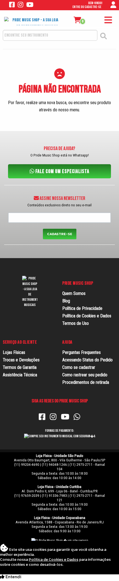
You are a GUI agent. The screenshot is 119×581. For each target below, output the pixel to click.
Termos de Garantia (20, 367)
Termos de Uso (75, 323)
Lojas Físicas (14, 352)
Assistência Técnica (20, 374)
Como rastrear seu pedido (84, 374)
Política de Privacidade (82, 308)
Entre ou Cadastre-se (87, 7)
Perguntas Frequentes (81, 352)
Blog (66, 301)
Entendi (12, 577)
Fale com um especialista (61, 171)
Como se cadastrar (78, 367)
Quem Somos (74, 293)
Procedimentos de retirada (85, 382)
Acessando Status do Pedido (87, 360)
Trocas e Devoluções (21, 360)
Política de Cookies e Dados (86, 315)
